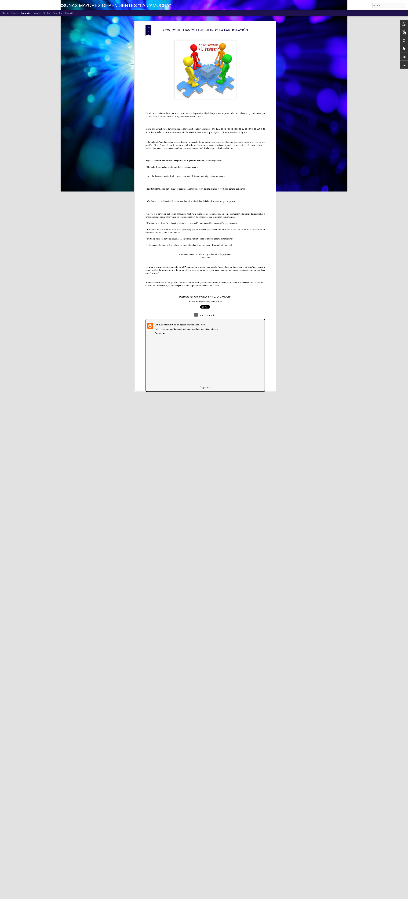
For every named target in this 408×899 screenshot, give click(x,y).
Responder (159, 332)
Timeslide (69, 13)
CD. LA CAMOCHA (221, 296)
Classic (5, 13)
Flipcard (15, 13)
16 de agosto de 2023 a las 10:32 (189, 324)
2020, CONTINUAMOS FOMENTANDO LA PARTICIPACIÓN (205, 30)
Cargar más (205, 386)
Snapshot (57, 13)
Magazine (26, 13)
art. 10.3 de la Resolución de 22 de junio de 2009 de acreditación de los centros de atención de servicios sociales (205, 130)
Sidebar (47, 13)
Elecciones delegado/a (210, 301)
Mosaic (37, 13)
